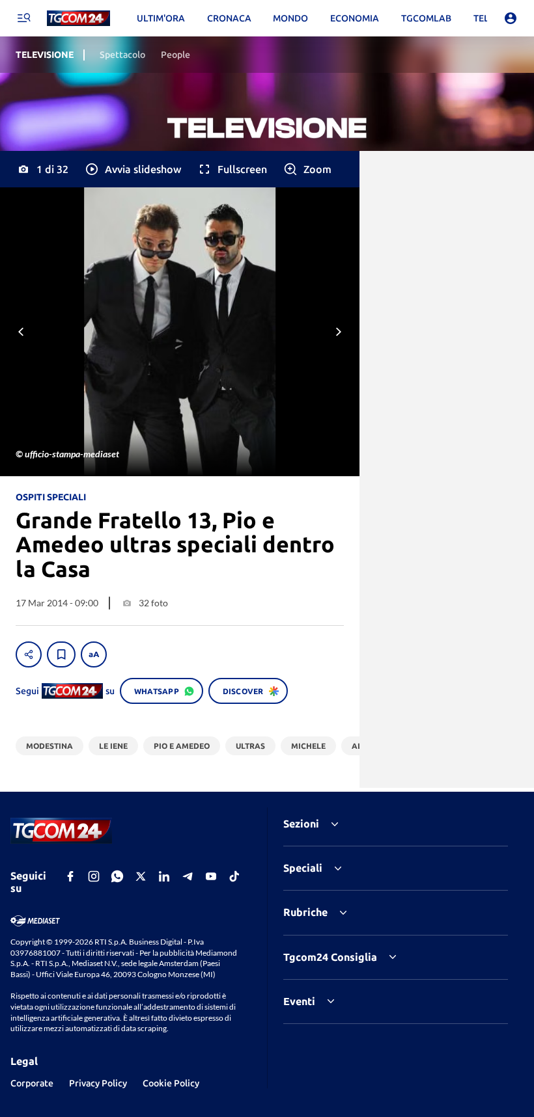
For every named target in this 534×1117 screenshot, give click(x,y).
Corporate (31, 1083)
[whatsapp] (117, 876)
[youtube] (211, 876)
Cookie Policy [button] (171, 1083)
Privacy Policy (98, 1083)
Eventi (299, 1001)
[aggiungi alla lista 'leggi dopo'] (61, 654)
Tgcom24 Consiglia (330, 957)
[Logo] (78, 18)
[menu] (23, 18)
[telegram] (187, 876)
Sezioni (301, 823)
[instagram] (93, 876)
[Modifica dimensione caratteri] (94, 654)
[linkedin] (164, 876)
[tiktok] (234, 876)
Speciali (302, 868)
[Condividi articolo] (29, 654)
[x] (140, 876)
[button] (132, 169)
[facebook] (70, 876)
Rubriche (305, 912)
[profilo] (510, 18)
